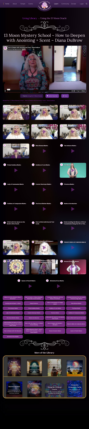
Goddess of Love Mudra (55, 308)
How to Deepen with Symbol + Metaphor (55, 324)
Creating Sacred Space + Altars (13, 303)
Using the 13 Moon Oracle (53, 18)
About (15, 4)
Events (31, 4)
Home (7, 4)
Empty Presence (34, 303)
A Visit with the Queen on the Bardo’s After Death (55, 317)
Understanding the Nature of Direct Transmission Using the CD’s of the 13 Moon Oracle (12, 324)
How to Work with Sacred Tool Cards (76, 318)
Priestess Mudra (55, 313)
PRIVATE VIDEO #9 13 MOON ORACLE (76, 324)
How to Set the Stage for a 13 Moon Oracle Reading (34, 324)
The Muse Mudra (76, 308)
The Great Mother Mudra (13, 318)
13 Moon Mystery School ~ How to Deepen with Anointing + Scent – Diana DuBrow (34, 331)
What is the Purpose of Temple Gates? (55, 303)
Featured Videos (34, 366)
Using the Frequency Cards (74, 386)
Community (65, 4)
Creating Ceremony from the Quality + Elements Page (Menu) (76, 298)
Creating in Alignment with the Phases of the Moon (55, 298)
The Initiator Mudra (13, 308)
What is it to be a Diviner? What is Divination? (12, 298)
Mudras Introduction (34, 318)
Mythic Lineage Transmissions (54, 365)
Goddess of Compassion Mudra (76, 313)
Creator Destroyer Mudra (34, 313)
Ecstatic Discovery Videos (14, 364)
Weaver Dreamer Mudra (55, 331)
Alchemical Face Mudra (13, 336)
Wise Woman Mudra (76, 303)
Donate (73, 4)
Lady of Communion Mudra (13, 313)
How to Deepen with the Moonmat (12, 331)
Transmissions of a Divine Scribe (34, 386)
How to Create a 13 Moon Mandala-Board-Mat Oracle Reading (34, 298)
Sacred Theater (14, 386)
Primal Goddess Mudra (33, 308)
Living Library (29, 18)
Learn (56, 4)
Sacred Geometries (75, 366)
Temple (22, 4)
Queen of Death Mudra (76, 331)
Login (82, 4)
